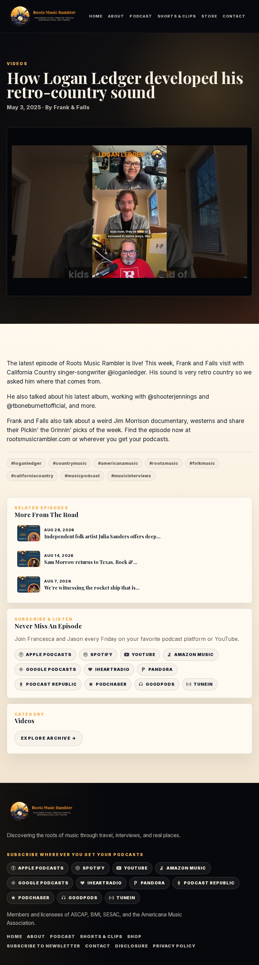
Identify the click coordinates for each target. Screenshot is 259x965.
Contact (234, 16)
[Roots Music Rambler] (42, 16)
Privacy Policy (174, 945)
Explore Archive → (48, 738)
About (116, 16)
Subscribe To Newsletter (43, 945)
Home (96, 16)
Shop (134, 936)
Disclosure (131, 945)
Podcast (141, 16)
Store (209, 16)
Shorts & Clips (176, 16)
